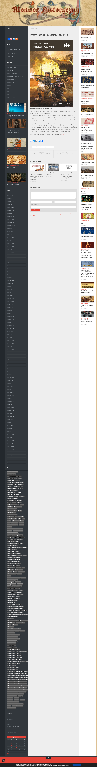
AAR (9, 472)
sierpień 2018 (11, 456)
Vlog (23, 622)
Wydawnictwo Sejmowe (13, 667)
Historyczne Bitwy (39, 146)
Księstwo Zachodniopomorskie (15, 535)
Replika (19, 586)
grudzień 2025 (11, 219)
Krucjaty (9, 531)
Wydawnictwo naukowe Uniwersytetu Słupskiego (18, 661)
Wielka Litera (10, 626)
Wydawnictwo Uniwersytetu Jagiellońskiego (18, 677)
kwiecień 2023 (11, 316)
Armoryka (20, 484)
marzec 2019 (11, 434)
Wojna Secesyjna (12, 630)
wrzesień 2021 (11, 362)
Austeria (14, 488)
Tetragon (19, 604)
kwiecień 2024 (11, 280)
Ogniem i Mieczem (20, 567)
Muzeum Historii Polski (13, 551)
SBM (21, 590)
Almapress (18, 478)
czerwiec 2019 (11, 425)
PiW (9, 573)
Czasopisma (10, 70)
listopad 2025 (11, 222)
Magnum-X (21, 537)
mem (17, 541)
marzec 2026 (11, 210)
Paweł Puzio (33, 38)
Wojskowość (48, 146)
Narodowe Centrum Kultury (13, 561)
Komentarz (33, 191)
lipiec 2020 (10, 398)
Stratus (17, 596)
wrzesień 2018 (11, 453)
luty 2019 (10, 437)
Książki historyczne (35, 28)
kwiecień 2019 (11, 431)
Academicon (14, 472)
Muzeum (14, 545)
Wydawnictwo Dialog (12, 641)
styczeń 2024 (11, 289)
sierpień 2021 (11, 365)
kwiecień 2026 (11, 207)
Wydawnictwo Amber (12, 636)
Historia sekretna (12, 508)
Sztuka (17, 598)
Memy (9, 85)
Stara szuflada (20, 594)
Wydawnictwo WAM (12, 695)
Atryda (20, 486)
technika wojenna (12, 602)
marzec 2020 (11, 410)
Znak (14, 706)
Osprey (14, 571)
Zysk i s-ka (19, 706)
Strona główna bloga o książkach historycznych (14, 50)
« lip (8, 753)
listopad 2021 (11, 356)
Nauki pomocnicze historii (14, 563)
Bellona (62, 134)
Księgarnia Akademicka (13, 533)
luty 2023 (10, 322)
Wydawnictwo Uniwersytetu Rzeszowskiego (17, 681)
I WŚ (9, 520)
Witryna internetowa (35, 204)
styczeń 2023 (11, 325)
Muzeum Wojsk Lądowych (14, 557)
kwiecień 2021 (11, 377)
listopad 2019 (11, 413)
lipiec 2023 (10, 307)
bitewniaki (16, 494)
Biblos (19, 492)
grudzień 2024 (11, 256)
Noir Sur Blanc (16, 565)
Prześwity (18, 582)
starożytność (11, 596)
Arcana (17, 480)
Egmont (19, 500)
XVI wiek (16, 699)
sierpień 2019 (11, 419)
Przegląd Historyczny (12, 579)
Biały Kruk (16, 490)
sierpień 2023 (11, 304)
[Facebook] (2, 27)
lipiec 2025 (10, 234)
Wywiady (20, 695)
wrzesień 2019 (11, 416)
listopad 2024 (11, 259)
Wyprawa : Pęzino (11, 167)
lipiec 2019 (10, 422)
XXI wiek (10, 702)
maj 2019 (10, 428)
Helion (22, 504)
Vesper (18, 622)
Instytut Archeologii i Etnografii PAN (15, 516)
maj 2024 (10, 277)
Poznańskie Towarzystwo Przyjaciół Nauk (16, 577)
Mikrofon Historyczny (12, 543)
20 (16, 747)
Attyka (9, 488)
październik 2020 (11, 395)
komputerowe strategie (12, 524)
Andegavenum (11, 480)
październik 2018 (11, 450)
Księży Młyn (10, 537)
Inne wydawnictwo (12, 514)
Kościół (9, 526)
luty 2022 (10, 346)
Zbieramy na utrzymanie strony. (14, 150)
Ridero (9, 588)
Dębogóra (15, 498)
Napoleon (10, 559)
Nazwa (32, 200)
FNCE (9, 504)
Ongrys (9, 571)
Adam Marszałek (11, 474)
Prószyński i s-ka (11, 584)
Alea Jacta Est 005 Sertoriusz (87, 114)
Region (14, 586)
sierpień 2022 (11, 331)
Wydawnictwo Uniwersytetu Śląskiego (15, 693)
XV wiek (22, 699)
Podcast (10, 88)
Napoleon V (17, 559)
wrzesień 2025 (11, 228)
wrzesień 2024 (11, 265)
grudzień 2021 (11, 353)
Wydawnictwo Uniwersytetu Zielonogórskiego (17, 689)
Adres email (57, 200)
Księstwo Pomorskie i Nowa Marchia (15, 56)
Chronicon (10, 496)
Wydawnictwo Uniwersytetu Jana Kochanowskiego (18, 679)
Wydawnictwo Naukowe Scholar (14, 655)
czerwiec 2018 (11, 462)
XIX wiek (10, 697)
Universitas (10, 618)
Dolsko (9, 498)
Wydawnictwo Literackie (13, 649)
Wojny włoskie (21, 630)
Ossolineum (21, 571)
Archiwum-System (12, 484)
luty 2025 (10, 249)
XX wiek (53, 146)
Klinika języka (15, 522)
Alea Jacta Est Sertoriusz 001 (14, 184)
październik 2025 (11, 225)
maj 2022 (10, 337)
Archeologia (11, 482)
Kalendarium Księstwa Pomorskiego (15, 76)
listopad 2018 (11, 446)
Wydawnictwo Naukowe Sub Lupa (15, 657)
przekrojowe (11, 582)
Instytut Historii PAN (12, 518)
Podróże (10, 91)
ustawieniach (66, 765)
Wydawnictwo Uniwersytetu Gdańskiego (17, 673)
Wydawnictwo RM (12, 665)
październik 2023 (11, 298)
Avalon (20, 488)
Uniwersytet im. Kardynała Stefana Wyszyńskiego (18, 620)
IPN (19, 518)
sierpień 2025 (11, 231)
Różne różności (11, 97)
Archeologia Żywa (19, 482)
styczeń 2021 (11, 386)
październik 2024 (11, 262)
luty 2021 (10, 383)
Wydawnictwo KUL (12, 647)
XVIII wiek (16, 697)
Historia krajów (17, 506)
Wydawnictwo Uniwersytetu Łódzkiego (17, 691)
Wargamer (15, 624)
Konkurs (21, 524)
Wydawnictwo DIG (11, 643)
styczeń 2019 (11, 440)
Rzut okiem (10, 590)
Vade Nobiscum (11, 622)
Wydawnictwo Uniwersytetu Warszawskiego (18, 685)
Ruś (14, 588)
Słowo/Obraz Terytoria (12, 600)
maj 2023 (10, 313)
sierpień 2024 (11, 268)
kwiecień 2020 (11, 407)
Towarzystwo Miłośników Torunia (15, 608)
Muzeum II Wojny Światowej (14, 553)
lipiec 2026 (10, 198)
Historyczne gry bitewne (13, 73)
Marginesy (19, 539)
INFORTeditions (11, 512)
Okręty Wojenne (18, 569)
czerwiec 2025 (11, 237)
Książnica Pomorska (18, 531)
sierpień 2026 (11, 195)
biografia (10, 494)
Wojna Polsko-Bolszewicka (14, 628)
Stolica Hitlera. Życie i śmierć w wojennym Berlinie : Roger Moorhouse (87, 321)
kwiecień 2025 (11, 243)
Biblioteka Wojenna (12, 492)
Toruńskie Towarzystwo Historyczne (15, 606)
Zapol (9, 706)
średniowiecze (11, 708)
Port (9, 575)
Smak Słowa (18, 592)
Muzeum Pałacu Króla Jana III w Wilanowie (17, 555)
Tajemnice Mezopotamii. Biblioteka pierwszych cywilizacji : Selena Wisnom (86, 129)
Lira (16, 537)
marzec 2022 (11, 343)
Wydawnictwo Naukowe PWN (14, 653)
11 (11, 745)
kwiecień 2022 (11, 340)
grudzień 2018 (11, 443)
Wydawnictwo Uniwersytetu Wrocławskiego (17, 687)
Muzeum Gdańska (11, 549)
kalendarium (15, 520)
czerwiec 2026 (11, 201)
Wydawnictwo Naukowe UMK (14, 659)
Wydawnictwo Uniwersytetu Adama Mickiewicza (18, 671)
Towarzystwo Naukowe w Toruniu (15, 612)
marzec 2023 (11, 319)
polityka (14, 573)
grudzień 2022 (11, 328)
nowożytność (11, 567)
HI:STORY (10, 506)
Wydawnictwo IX (11, 645)
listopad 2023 (11, 295)
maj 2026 (10, 204)
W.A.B (9, 624)
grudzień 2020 (11, 389)
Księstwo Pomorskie (12, 82)
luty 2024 (10, 286)
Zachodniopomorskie (13, 703)
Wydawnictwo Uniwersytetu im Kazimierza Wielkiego (19, 675)
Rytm (18, 588)
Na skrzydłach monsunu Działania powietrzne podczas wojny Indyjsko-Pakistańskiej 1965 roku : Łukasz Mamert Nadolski (87, 146)
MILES (20, 543)
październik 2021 (11, 359)
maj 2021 (10, 374)
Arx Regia (10, 486)
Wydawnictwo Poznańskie (14, 663)
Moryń (9, 545)
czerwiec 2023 (11, 310)
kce (9, 522)
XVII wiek (10, 699)
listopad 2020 (11, 392)
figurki (14, 502)
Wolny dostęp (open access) (14, 634)
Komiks (21, 522)
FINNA (19, 502)
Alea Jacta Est (11, 478)
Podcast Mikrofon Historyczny (14, 53)
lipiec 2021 (10, 368)
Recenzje (10, 94)
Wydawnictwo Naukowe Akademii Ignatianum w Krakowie (20, 651)
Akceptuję (76, 765)
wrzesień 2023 (11, 301)
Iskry (23, 518)
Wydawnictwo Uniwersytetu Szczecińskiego (17, 683)
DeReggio (22, 496)
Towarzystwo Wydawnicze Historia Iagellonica (18, 614)
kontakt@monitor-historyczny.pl (13, 726)
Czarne (16, 496)
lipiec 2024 (10, 271)
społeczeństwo (11, 594)
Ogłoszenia (10, 569)
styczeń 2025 (11, 253)
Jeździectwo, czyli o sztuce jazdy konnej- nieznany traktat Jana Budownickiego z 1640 (87, 53)
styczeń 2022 (11, 349)
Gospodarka (15, 504)
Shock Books (10, 592)
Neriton (9, 565)
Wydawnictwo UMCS (12, 669)
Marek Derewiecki (11, 539)
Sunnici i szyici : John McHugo (87, 162)
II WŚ (44, 146)
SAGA (16, 590)
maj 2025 (10, 240)
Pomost (19, 573)
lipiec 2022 (10, 334)
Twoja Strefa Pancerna (12, 616)
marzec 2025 (11, 246)
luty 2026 (10, 213)
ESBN (9, 502)
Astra (15, 486)
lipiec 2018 (10, 459)
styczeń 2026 (11, 216)
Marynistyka (11, 541)
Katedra (21, 520)
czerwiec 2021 (11, 371)
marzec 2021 (11, 380)
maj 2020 (10, 404)
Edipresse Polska (11, 500)
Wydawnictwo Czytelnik (13, 639)
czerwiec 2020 (11, 401)
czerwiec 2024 (11, 274)
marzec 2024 (11, 283)
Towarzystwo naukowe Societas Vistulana (17, 610)
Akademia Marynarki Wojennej (14, 476)
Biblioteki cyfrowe (12, 67)
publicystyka (19, 584)
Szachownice (10, 598)
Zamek (21, 703)
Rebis (9, 586)
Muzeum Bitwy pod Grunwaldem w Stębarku (17, 547)
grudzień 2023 (11, 292)
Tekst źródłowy (11, 604)
